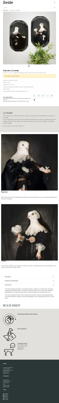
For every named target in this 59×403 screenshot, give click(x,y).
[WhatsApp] (47, 96)
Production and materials (11, 280)
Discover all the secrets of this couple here (13, 126)
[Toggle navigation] (54, 2)
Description (8, 276)
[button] (5, 65)
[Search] (54, 7)
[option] (29, 319)
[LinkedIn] (43, 96)
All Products (5, 10)
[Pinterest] (52, 96)
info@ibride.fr (20, 373)
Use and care (8, 284)
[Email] (34, 100)
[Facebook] (34, 96)
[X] (39, 96)
